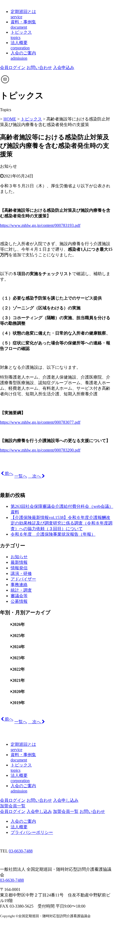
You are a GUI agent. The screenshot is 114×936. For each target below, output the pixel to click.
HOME (9, 119)
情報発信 (19, 568)
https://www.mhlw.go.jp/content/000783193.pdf (40, 225)
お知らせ (19, 556)
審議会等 (19, 595)
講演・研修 (21, 573)
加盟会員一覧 (12, 806)
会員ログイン (12, 67)
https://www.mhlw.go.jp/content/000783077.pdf (40, 422)
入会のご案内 (23, 821)
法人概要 (19, 827)
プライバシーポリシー (32, 832)
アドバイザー (23, 579)
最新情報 (19, 562)
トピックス (31, 119)
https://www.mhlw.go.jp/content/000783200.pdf (40, 450)
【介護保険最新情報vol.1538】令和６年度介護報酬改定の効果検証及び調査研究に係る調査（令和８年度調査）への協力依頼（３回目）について (61, 523)
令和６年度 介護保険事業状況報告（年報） (53, 534)
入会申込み (63, 67)
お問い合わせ (39, 67)
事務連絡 (19, 584)
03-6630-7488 (21, 851)
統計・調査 (21, 590)
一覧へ (20, 476)
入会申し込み (65, 800)
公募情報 (19, 601)
